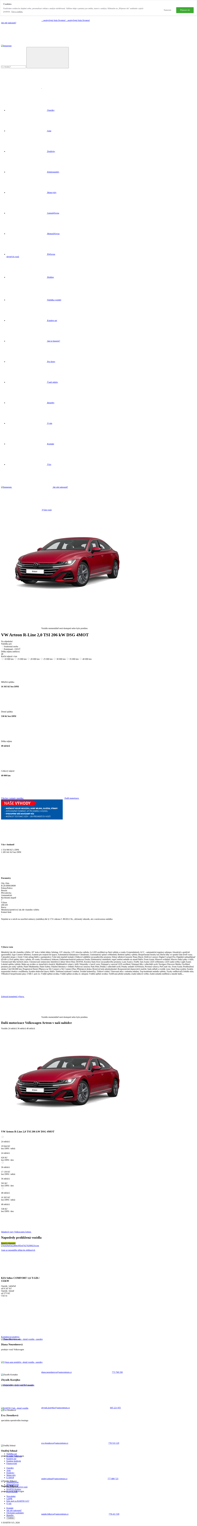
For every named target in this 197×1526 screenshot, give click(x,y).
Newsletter (11, 1496)
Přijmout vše (185, 10)
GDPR (9, 1499)
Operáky (10, 1468)
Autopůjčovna (12, 1482)
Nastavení (167, 10)
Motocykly (11, 1475)
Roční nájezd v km (9, 656)
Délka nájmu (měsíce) (10, 651)
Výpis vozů (46, 510)
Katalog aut (52, 320)
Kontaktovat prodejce (10, 1337)
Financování (11, 1463)
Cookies (11, 1518)
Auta (8, 1470)
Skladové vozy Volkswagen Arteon (16, 1232)
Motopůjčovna (12, 1484)
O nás (49, 423)
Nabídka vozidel (54, 300)
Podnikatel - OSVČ (12, 649)
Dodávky (10, 1473)
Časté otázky (52, 382)
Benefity (50, 403)
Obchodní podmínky (15, 1513)
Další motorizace (71, 798)
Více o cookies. (17, 12)
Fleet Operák (11, 1492)
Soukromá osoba (11, 646)
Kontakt (50, 444)
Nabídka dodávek (13, 1456)
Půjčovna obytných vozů (16, 1487)
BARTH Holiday (13, 1489)
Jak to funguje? (53, 341)
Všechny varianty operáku (12, 798)
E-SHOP (10, 1477)
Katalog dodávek (13, 1461)
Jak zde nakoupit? (8, 23)
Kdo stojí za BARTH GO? (17, 1501)
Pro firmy (51, 361)
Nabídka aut (11, 1454)
